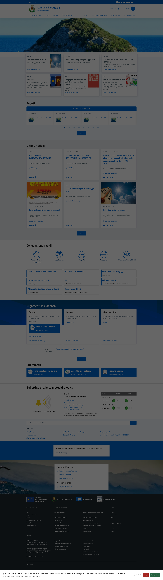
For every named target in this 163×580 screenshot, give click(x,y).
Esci (146, 575)
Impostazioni (137, 575)
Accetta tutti (155, 575)
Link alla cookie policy (34, 576)
